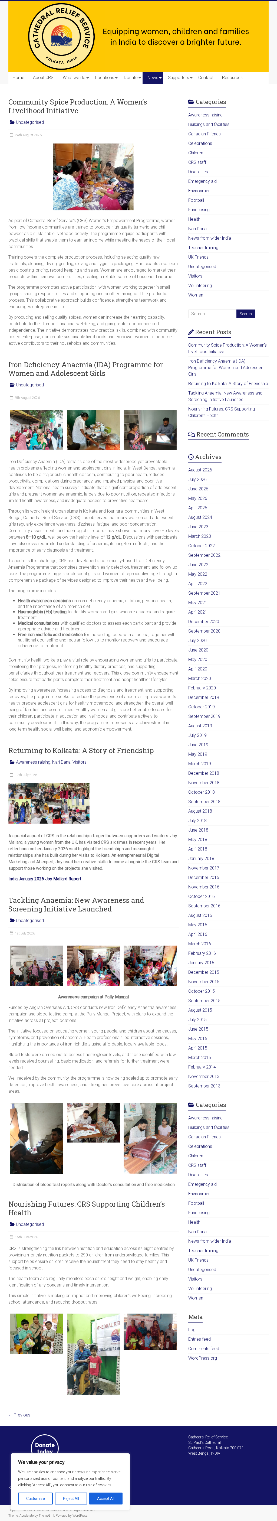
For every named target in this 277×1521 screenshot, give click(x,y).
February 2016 (202, 953)
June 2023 (198, 526)
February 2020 (202, 688)
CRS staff (197, 162)
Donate (131, 77)
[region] (70, 1481)
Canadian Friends (204, 133)
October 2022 (201, 545)
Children (195, 152)
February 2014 (202, 1067)
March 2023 (199, 536)
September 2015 (204, 1000)
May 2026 (197, 498)
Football (196, 200)
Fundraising (199, 209)
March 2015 (199, 1057)
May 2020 (197, 659)
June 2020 (198, 650)
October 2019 (201, 706)
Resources (232, 77)
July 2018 (197, 820)
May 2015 (197, 1038)
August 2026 (200, 470)
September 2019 (204, 716)
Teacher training (203, 247)
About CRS (43, 77)
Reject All (71, 1498)
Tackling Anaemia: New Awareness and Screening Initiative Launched (76, 904)
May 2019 (197, 754)
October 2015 (201, 991)
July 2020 (197, 640)
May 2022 (197, 574)
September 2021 (204, 593)
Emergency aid (202, 181)
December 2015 (203, 972)
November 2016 (203, 887)
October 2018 (201, 792)
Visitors (79, 762)
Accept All (105, 1498)
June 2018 (198, 830)
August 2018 (200, 811)
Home (18, 77)
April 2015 (197, 1048)
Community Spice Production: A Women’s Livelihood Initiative (77, 106)
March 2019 (199, 763)
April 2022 (197, 583)
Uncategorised (30, 122)
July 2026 (197, 479)
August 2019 (200, 725)
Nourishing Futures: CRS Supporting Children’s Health (86, 1208)
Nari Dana (61, 762)
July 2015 (197, 1019)
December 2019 (203, 697)
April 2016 (197, 934)
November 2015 (203, 981)
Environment (200, 190)
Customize (35, 1498)
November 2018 (203, 782)
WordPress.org (202, 1358)
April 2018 (197, 849)
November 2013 (203, 1076)
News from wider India (209, 238)
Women (195, 295)
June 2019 (198, 744)
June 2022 (198, 564)
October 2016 (201, 896)
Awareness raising (33, 762)
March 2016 (199, 943)
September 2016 (204, 905)
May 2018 (197, 839)
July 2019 (197, 735)
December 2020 (203, 621)
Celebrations (200, 143)
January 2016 (201, 962)
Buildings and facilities (208, 124)
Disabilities (198, 171)
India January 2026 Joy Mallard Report (44, 878)
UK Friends (198, 257)
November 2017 (203, 868)
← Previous (19, 1415)
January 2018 (201, 858)
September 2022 (204, 555)
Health (194, 219)
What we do (74, 77)
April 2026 (197, 507)
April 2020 (197, 669)
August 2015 (200, 1010)
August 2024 (200, 517)
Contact (205, 77)
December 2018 (203, 773)
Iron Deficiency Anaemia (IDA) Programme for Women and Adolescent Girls (85, 369)
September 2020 (204, 631)
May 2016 (197, 924)
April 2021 (197, 612)
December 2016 (203, 877)
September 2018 (204, 801)
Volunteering (200, 285)
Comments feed (203, 1348)
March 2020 (199, 678)
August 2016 (200, 915)
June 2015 (198, 1029)
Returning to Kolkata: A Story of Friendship (81, 750)
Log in (194, 1329)
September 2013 (204, 1086)
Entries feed (199, 1339)
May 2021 (197, 602)
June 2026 (198, 488)
